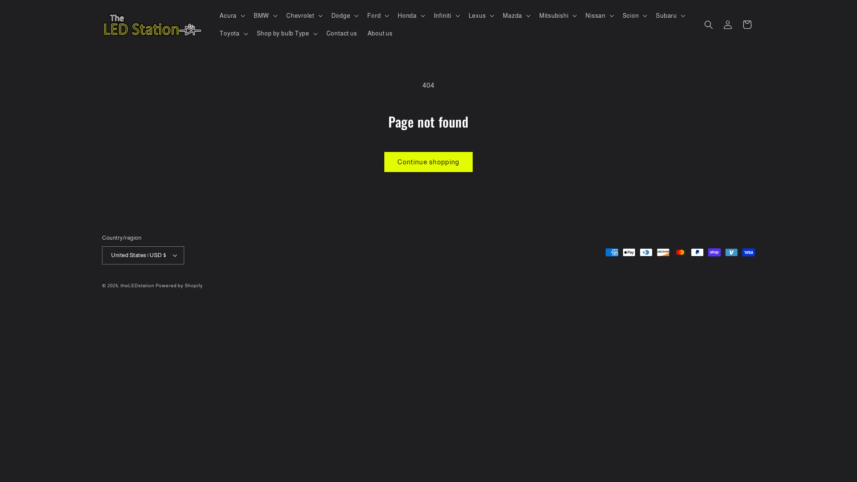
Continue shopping (428, 162)
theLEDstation (137, 285)
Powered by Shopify (179, 285)
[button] (232, 16)
